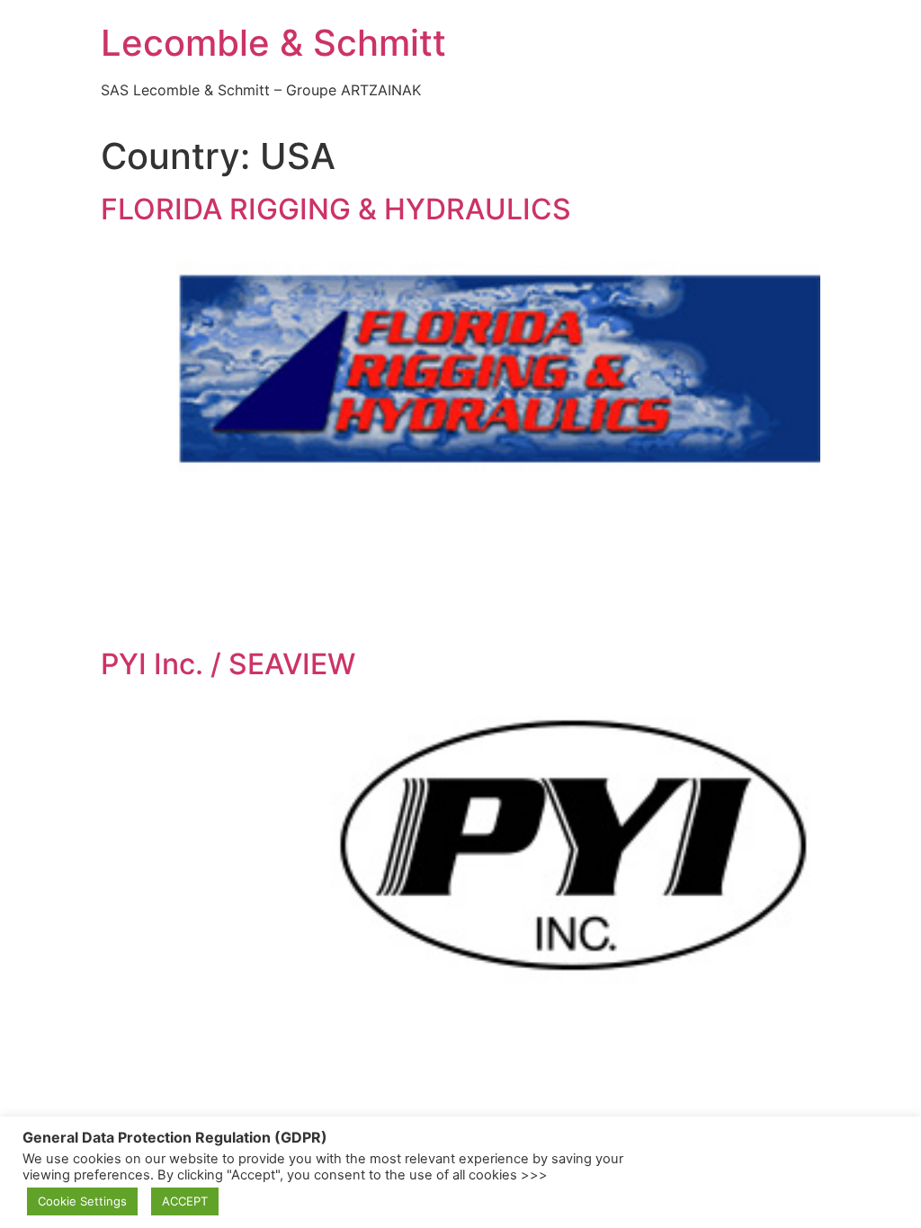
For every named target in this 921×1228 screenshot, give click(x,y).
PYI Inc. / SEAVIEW (228, 663)
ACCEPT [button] (185, 1201)
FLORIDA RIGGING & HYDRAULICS (336, 209)
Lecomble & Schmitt (273, 43)
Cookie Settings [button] (82, 1201)
